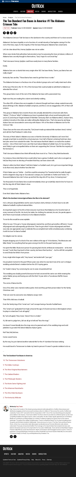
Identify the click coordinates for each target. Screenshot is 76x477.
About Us (38, 459)
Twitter (7, 32)
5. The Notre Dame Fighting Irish (14, 384)
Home (4, 17)
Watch (37, 11)
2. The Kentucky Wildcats (12, 398)
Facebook (4, 32)
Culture (22, 11)
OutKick (38, 6)
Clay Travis (7, 28)
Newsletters (52, 11)
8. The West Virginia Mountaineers (15, 370)
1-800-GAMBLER (63, 464)
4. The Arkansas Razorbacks (13, 388)
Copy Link (15, 32)
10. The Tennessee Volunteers (14, 360)
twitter (15, 436)
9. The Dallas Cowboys (11, 365)
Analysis (30, 11)
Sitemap (49, 459)
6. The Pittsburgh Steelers (12, 379)
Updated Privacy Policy (23, 459)
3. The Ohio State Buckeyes (13, 393)
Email (11, 32)
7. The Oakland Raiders (11, 374)
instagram (11, 436)
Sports (15, 11)
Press (43, 459)
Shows (43, 11)
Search (60, 11)
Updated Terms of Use (9, 459)
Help (32, 459)
